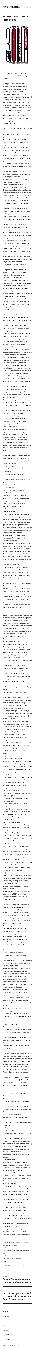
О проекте (6, 1339)
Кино (4, 1321)
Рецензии (6, 1311)
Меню (29, 7)
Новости (6, 1330)
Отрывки (14, 1266)
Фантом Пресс (23, 1266)
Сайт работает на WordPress (11, 1345)
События (6, 1335)
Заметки (5, 1325)
